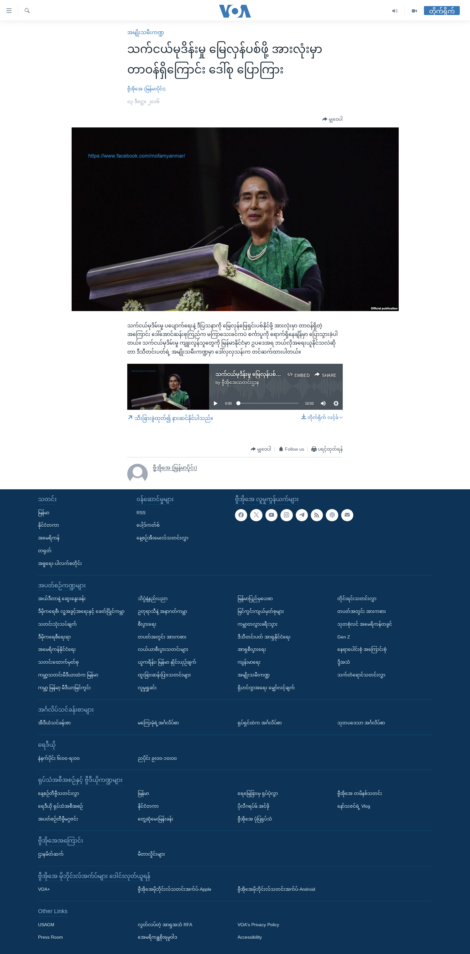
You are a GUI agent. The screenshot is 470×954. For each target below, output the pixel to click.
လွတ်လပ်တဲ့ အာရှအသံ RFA (165, 924)
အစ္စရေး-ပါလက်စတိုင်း (60, 563)
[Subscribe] (347, 515)
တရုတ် (44, 550)
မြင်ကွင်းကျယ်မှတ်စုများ (261, 611)
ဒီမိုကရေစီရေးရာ (54, 636)
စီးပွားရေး (147, 624)
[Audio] (395, 11)
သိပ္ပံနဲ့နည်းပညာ (153, 598)
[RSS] (317, 515)
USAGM (46, 924)
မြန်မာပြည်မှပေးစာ (255, 598)
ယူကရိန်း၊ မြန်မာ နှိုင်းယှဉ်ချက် (167, 662)
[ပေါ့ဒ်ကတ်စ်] (332, 515)
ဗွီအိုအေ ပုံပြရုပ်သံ (255, 818)
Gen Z (343, 636)
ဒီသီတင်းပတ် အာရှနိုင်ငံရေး (264, 636)
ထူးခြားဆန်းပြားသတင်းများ (164, 674)
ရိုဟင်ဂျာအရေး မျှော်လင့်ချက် (266, 687)
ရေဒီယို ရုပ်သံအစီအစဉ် (60, 806)
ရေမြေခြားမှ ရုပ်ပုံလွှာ (258, 793)
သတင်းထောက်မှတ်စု (58, 662)
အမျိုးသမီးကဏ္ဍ (145, 32)
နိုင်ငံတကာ (48, 525)
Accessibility (250, 937)
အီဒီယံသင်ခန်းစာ (54, 722)
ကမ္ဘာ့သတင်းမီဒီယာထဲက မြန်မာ (68, 674)
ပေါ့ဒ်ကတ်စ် (148, 525)
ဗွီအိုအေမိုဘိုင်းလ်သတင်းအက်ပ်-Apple (174, 889)
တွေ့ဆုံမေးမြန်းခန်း (155, 818)
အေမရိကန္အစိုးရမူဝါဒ (157, 937)
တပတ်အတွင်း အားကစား (162, 636)
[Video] (414, 11)
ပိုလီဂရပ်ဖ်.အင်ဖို (253, 806)
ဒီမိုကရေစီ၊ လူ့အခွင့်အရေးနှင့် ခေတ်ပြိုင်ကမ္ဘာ (81, 611)
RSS (141, 512)
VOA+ (44, 889)
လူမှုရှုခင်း (147, 687)
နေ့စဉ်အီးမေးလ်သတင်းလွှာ (162, 537)
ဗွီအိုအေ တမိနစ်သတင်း (359, 793)
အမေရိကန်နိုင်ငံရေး (57, 649)
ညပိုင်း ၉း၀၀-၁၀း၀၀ (157, 758)
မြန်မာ (43, 512)
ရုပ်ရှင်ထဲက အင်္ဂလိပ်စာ (260, 722)
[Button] (332, 119)
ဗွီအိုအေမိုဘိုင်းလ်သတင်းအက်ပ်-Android (276, 889)
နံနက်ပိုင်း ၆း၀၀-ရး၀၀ (59, 758)
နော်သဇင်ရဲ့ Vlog (353, 806)
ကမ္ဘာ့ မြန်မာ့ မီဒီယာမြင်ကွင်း (64, 687)
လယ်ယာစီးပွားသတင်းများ (163, 649)
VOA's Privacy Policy (258, 924)
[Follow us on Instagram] (286, 515)
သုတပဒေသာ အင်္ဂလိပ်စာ (361, 722)
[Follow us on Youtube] (271, 515)
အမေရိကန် (48, 537)
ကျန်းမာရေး (249, 662)
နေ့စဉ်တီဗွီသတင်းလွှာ (58, 793)
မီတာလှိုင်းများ (151, 854)
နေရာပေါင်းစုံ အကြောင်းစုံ (362, 649)
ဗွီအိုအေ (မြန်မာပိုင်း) (146, 88)
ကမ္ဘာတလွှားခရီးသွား (258, 624)
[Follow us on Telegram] (302, 515)
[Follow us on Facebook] (241, 515)
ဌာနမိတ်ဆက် (51, 854)
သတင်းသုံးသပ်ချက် (57, 624)
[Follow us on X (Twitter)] (256, 515)
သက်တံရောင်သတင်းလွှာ (361, 674)
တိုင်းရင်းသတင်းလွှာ (356, 598)
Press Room (50, 937)
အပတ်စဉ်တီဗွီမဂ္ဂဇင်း (58, 818)
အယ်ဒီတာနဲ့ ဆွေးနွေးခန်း (62, 598)
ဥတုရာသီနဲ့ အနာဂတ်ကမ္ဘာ (162, 611)
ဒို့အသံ (343, 662)
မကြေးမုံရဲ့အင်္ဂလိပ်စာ (158, 722)
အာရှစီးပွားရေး (252, 649)
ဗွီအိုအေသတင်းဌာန (240, 382)
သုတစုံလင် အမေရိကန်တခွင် (364, 624)
